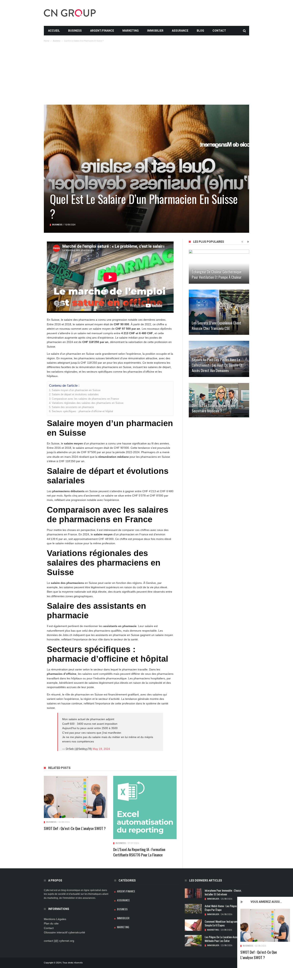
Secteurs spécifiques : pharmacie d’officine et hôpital (82, 411)
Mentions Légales (55, 919)
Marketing (130, 30)
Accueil (54, 30)
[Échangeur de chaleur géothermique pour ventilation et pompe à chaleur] (219, 267)
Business (75, 30)
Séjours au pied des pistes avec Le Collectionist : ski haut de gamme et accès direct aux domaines (217, 365)
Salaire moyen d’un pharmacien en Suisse (76, 390)
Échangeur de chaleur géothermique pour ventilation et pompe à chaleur (217, 274)
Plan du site (51, 923)
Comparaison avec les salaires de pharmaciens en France (85, 398)
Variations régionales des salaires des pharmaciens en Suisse (87, 403)
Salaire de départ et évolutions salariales (75, 394)
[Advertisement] (146, 75)
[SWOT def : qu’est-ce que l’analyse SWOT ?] (265, 925)
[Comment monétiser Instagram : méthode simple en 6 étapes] (193, 925)
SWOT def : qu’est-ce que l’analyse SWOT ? (258, 954)
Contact (219, 30)
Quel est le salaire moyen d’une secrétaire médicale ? (213, 407)
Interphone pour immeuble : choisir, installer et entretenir (223, 892)
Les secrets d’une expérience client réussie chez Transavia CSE (216, 325)
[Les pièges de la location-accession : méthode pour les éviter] (193, 940)
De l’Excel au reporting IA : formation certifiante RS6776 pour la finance (139, 851)
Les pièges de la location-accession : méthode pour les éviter (224, 939)
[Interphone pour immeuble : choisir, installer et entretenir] (193, 893)
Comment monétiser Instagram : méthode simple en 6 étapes (226, 923)
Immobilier (155, 30)
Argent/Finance (102, 30)
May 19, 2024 (101, 748)
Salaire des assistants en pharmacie (73, 407)
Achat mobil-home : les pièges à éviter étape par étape (225, 908)
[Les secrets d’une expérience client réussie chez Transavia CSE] (219, 312)
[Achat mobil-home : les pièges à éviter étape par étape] (193, 908)
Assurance (180, 30)
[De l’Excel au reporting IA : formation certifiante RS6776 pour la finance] (145, 807)
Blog (200, 30)
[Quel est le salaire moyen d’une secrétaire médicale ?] (219, 400)
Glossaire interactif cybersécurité (64, 932)
